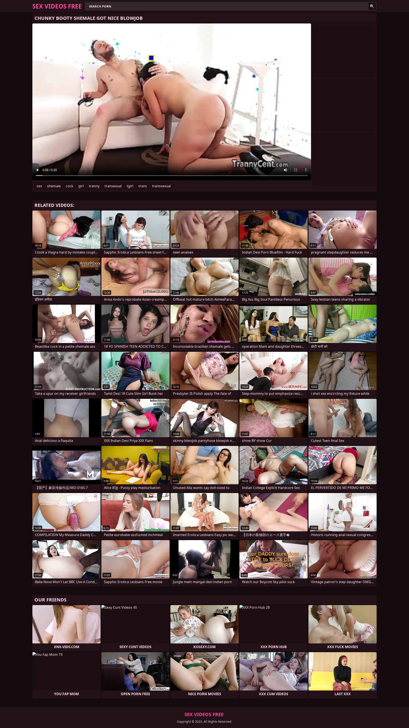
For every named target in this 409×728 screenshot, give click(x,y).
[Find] (372, 6)
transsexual (161, 186)
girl (81, 186)
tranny (94, 186)
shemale (54, 186)
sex (39, 186)
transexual (113, 186)
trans (142, 186)
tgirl (130, 186)
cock (69, 186)
